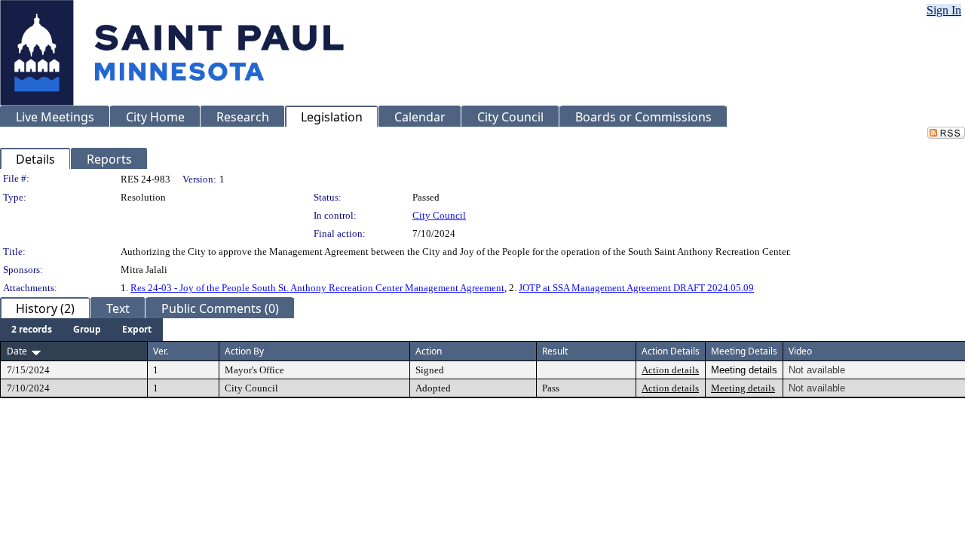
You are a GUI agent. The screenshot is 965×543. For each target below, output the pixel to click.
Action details (670, 370)
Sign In (944, 10)
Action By (244, 351)
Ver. (160, 351)
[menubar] (81, 329)
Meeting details (743, 388)
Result (555, 351)
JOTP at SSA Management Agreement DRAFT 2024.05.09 (636, 287)
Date (17, 351)
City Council (439, 215)
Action (428, 351)
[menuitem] (32, 329)
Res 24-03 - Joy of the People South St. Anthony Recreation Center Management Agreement (317, 287)
